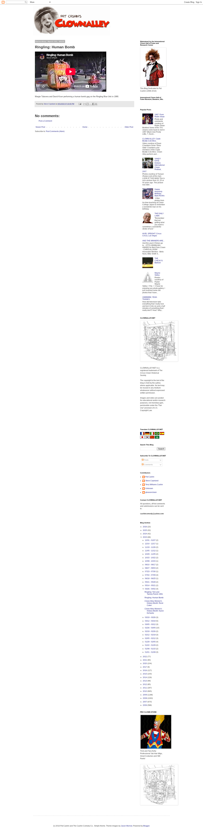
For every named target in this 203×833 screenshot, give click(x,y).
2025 (145, 530)
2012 (145, 684)
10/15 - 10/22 (150, 558)
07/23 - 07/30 (150, 571)
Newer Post (40, 127)
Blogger (146, 826)
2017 (145, 667)
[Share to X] (90, 104)
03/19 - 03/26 (150, 617)
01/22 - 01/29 (150, 645)
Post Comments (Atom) (55, 131)
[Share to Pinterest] (96, 104)
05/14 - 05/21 (150, 585)
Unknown (149, 488)
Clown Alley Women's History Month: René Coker (154, 603)
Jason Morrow (126, 826)
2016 (145, 670)
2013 (145, 681)
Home (84, 127)
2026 (145, 527)
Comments (148, 465)
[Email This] (84, 104)
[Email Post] (80, 104)
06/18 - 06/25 (150, 578)
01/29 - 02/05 (150, 642)
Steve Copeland (151, 481)
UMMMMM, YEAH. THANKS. (149, 298)
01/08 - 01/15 (150, 649)
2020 (145, 663)
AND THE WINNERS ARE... (153, 241)
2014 (145, 677)
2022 (145, 657)
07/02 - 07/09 (150, 575)
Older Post (129, 127)
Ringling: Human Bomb (154, 598)
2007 (145, 702)
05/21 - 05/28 (150, 582)
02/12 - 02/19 (150, 635)
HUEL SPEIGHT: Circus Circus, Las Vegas (151, 235)
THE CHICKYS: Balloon (159, 260)
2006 (145, 705)
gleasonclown (151, 492)
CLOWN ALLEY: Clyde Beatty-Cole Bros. (151, 140)
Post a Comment (45, 121)
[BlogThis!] (87, 104)
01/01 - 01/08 (150, 652)
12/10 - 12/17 (150, 544)
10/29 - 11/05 (150, 554)
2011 (145, 688)
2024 (145, 534)
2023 (145, 537)
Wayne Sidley (157, 274)
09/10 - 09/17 (150, 565)
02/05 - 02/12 (150, 638)
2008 (145, 698)
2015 (145, 674)
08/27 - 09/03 (150, 568)
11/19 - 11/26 (150, 547)
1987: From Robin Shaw (160, 116)
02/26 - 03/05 (150, 628)
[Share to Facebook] (93, 104)
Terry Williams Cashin (154, 485)
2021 (145, 660)
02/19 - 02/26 (150, 631)
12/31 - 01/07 (150, 540)
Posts (146, 460)
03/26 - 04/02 (150, 589)
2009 (145, 695)
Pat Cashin (149, 477)
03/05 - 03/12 (150, 624)
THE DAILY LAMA (159, 214)
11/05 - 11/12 (150, 551)
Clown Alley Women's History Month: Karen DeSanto (154, 611)
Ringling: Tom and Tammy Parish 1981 (154, 593)
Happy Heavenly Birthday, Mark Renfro (160, 192)
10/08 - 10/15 (150, 561)
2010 (145, 691)
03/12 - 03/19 (150, 621)
